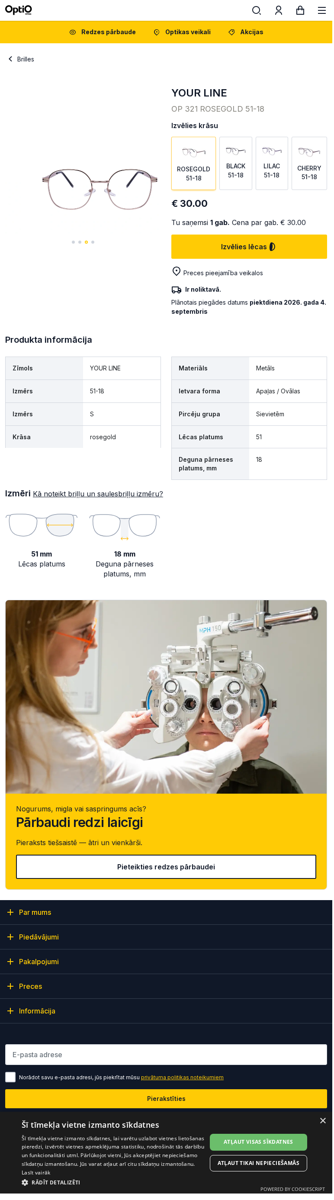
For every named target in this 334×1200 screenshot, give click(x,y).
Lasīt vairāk (36, 1172)
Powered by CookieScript (292, 1189)
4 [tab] (92, 242)
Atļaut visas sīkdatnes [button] (258, 1141)
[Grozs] (300, 12)
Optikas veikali (188, 31)
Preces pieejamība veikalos (223, 273)
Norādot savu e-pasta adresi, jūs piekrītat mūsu (121, 1077)
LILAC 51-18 (271, 170)
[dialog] (166, 1153)
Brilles (25, 59)
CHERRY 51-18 (309, 172)
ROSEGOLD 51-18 (193, 173)
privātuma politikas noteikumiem (182, 1077)
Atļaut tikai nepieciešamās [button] (258, 1163)
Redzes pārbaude (108, 31)
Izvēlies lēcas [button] (244, 246)
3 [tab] (86, 242)
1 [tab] (73, 242)
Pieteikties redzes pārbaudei (166, 866)
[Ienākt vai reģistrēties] (278, 12)
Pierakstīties (166, 1098)
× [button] (322, 1121)
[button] (114, 1182)
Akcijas (251, 31)
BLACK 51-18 (235, 170)
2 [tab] (79, 242)
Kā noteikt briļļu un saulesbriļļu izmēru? (98, 493)
